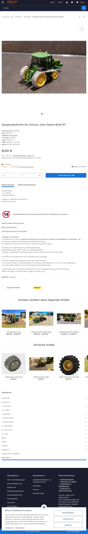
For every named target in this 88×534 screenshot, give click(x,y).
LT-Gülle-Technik (8, 422)
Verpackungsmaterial (14, 495)
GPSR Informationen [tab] (27, 185)
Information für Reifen (68, 482)
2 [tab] (44, 113)
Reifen (4, 438)
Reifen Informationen (9, 227)
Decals (4, 442)
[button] (66, 2)
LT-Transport (6, 406)
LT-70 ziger (6, 410)
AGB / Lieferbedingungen (16, 480)
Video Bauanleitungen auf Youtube (14, 231)
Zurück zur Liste (8, 17)
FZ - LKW (5, 434)
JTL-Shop (76, 531)
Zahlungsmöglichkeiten (15, 491)
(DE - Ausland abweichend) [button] (26, 167)
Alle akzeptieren (68, 513)
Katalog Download (66, 479)
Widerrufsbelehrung (14, 484)
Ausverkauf (6, 402)
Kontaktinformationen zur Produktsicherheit (42, 481)
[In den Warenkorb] (3, 24)
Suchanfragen (12, 506)
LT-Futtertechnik (7, 418)
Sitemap (36, 490)
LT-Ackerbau (6, 414)
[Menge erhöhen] (39, 175)
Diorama (5, 446)
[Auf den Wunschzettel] (81, 29)
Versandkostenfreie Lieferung (23, 156)
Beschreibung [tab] (8, 185)
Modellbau (5, 450)
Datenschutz (19, 528)
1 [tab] (41, 113)
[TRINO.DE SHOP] (12, 2)
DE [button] (52, 2)
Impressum (9, 528)
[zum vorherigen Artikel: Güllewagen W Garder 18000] (79, 17)
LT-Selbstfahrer (7, 426)
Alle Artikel (13, 135)
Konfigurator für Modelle (11, 454)
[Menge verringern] (4, 175)
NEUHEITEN (6, 398)
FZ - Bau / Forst (7, 430)
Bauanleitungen (38, 493)
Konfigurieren (68, 519)
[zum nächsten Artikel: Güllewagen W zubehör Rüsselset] (84, 17)
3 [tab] (46, 113)
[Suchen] (83, 8)
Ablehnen (68, 525)
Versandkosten (12, 499)
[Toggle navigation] (3, 1)
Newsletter (37, 486)
